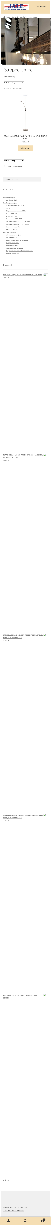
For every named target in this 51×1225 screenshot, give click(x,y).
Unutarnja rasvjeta (18, 17)
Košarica (39, 1219)
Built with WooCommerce (13, 1210)
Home (8, 17)
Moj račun (8, 1221)
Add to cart (25, 148)
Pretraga (25, 1221)
